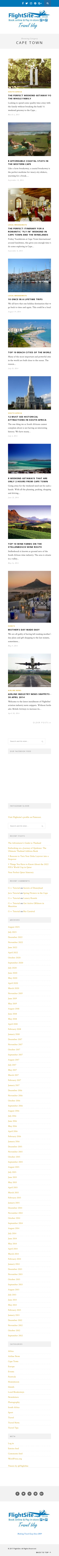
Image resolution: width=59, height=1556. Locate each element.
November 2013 (15, 1274)
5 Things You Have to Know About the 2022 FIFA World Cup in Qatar (28, 866)
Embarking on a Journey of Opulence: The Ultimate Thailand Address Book (27, 850)
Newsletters (13, 1397)
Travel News (13, 1422)
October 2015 (14, 1156)
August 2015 (13, 1167)
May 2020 (12, 978)
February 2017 (14, 1080)
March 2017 (13, 1075)
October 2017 (14, 1049)
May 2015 (12, 1182)
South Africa (15, 92)
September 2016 (15, 1105)
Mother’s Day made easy (24, 629)
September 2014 (15, 1223)
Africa (11, 1351)
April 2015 (13, 1187)
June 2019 (12, 998)
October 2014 (14, 1218)
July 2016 (12, 1116)
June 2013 (12, 1299)
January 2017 (14, 1085)
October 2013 (14, 1279)
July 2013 (12, 1294)
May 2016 (12, 1126)
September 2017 (15, 1054)
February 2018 (14, 1029)
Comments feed (15, 1453)
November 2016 (15, 1095)
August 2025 (14, 927)
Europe (11, 1366)
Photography (14, 1402)
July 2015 (12, 1172)
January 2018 (14, 1034)
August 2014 (13, 1228)
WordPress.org (15, 1458)
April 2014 (13, 1248)
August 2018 (13, 1008)
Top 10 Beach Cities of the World (30, 352)
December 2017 (15, 1039)
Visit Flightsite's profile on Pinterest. (24, 817)
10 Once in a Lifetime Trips (25, 299)
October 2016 (14, 1100)
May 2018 (12, 1018)
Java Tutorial (14, 893)
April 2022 (13, 952)
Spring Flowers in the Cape (35, 893)
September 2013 (15, 1284)
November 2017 (15, 1044)
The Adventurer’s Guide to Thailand (24, 843)
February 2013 (14, 1310)
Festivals (12, 1376)
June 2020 (12, 973)
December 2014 (15, 1207)
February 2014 (14, 1259)
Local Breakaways (17, 225)
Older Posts (41, 722)
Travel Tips (13, 1427)
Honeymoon (13, 1381)
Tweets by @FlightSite (18, 1465)
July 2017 (12, 1064)
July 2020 (12, 967)
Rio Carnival (29, 911)
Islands (11, 1386)
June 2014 (12, 1238)
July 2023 (12, 932)
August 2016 (13, 1110)
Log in (11, 1443)
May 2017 (12, 1070)
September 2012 (15, 1335)
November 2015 (15, 1151)
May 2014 (12, 1243)
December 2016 (15, 1090)
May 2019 (12, 1003)
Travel (11, 1417)
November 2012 (15, 1325)
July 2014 (12, 1233)
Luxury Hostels (30, 898)
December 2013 (15, 1269)
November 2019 (15, 993)
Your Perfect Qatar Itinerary (21, 872)
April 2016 (13, 1131)
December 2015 (15, 1146)
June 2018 (12, 1013)
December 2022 (15, 937)
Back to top (42, 1552)
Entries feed (13, 1448)
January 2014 (14, 1264)
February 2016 (14, 1136)
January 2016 (14, 1141)
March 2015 (13, 1192)
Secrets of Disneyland (33, 888)
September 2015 (15, 1161)
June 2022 (12, 947)
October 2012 (14, 1330)
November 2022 (15, 942)
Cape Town (13, 1361)
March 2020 (13, 988)
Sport (10, 1412)
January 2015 (14, 1202)
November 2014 (15, 1213)
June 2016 (12, 1121)
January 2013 (13, 1315)
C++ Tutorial (14, 888)
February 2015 (14, 1197)
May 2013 (12, 1304)
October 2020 (14, 957)
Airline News (14, 690)
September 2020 (15, 962)
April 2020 (13, 983)
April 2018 (13, 1024)
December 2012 (15, 1320)
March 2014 (13, 1253)
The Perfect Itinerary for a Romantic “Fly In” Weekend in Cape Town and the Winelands (28, 231)
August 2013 (13, 1289)
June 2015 (12, 1177)
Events (11, 626)
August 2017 (13, 1059)
